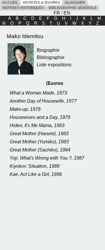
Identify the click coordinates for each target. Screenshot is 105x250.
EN (67, 12)
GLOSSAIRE (75, 3)
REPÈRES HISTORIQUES (23, 8)
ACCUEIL (10, 3)
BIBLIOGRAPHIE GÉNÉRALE (73, 8)
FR (57, 12)
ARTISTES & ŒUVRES (41, 3)
